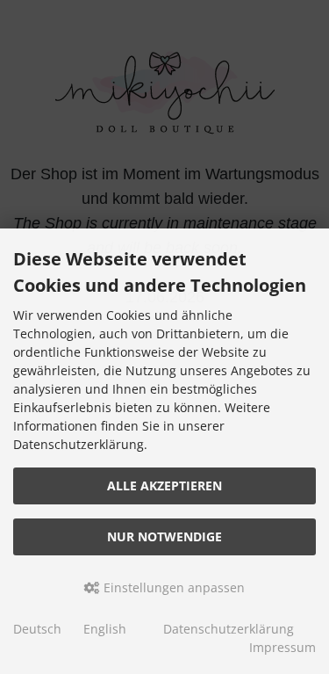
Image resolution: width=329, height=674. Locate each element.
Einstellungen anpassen (172, 587)
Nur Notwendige (164, 536)
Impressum (282, 647)
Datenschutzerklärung (228, 628)
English (104, 628)
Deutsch (37, 628)
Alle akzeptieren (164, 485)
